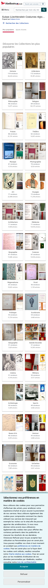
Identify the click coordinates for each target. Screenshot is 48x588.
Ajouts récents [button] (21, 30)
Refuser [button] (24, 574)
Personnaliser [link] (24, 581)
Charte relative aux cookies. (20, 554)
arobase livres (15, 19)
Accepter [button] (24, 566)
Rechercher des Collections (15, 23)
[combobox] (27, 10)
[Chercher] (44, 10)
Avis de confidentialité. (27, 562)
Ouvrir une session (32, 4)
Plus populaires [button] (8, 30)
